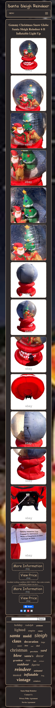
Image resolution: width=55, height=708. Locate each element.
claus (16, 641)
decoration (31, 641)
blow (18, 655)
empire (31, 630)
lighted (19, 629)
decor (40, 656)
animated (38, 671)
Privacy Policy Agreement (28, 698)
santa (15, 635)
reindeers (36, 681)
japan (19, 646)
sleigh (40, 635)
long (42, 676)
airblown (39, 626)
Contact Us (28, 694)
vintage (23, 679)
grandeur (18, 660)
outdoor (23, 664)
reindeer (23, 669)
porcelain (34, 651)
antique (41, 661)
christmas (18, 650)
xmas (40, 631)
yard (44, 650)
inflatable (31, 675)
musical (17, 675)
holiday (18, 625)
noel (32, 646)
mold (27, 636)
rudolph (29, 625)
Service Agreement (28, 702)
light (34, 661)
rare (28, 660)
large (43, 642)
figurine (36, 664)
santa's (28, 656)
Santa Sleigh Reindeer (29, 691)
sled (38, 646)
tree (26, 645)
